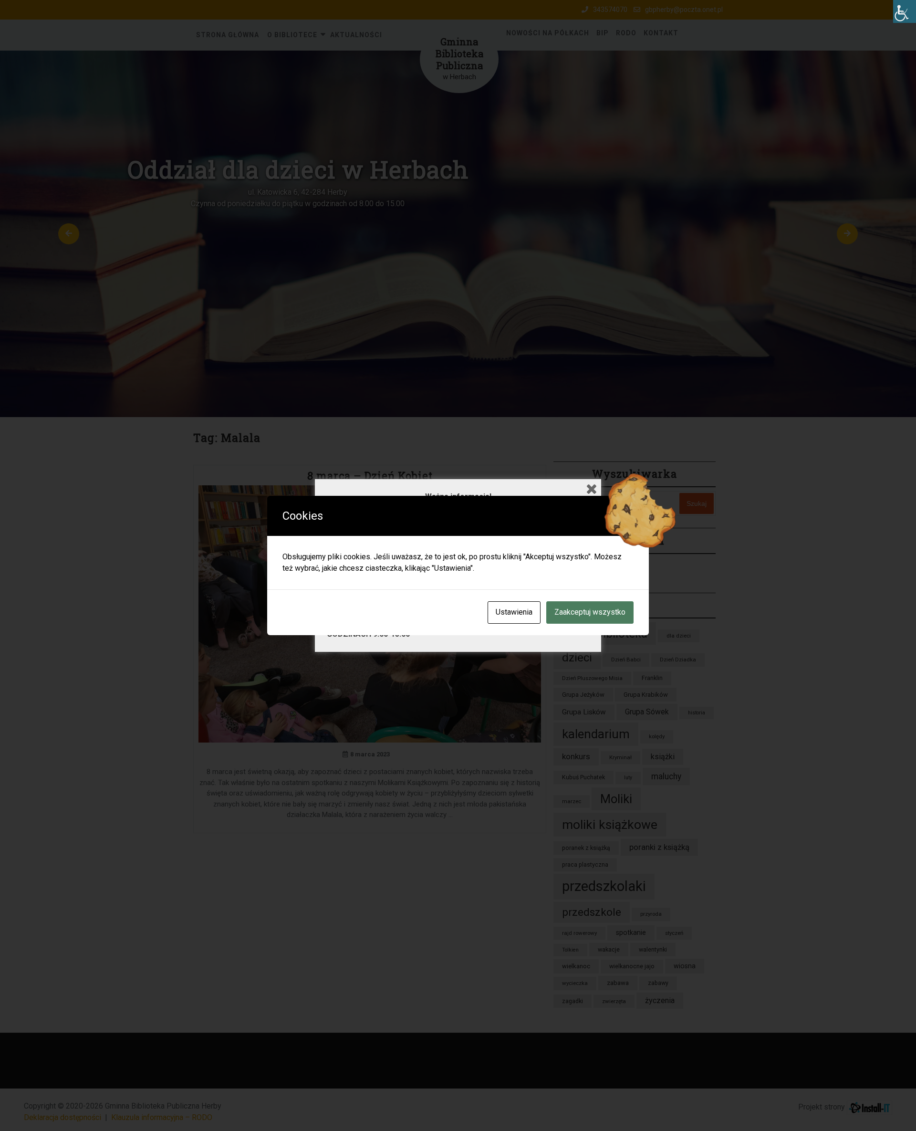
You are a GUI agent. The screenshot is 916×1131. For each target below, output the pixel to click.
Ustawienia (514, 612)
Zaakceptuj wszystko (589, 612)
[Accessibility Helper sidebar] (904, 11)
